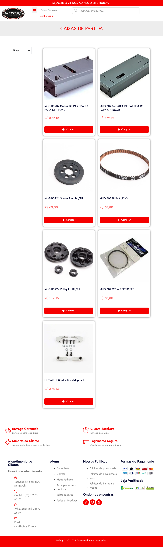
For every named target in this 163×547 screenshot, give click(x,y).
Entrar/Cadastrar (48, 10)
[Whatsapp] (86, 502)
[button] (34, 10)
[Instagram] (92, 502)
